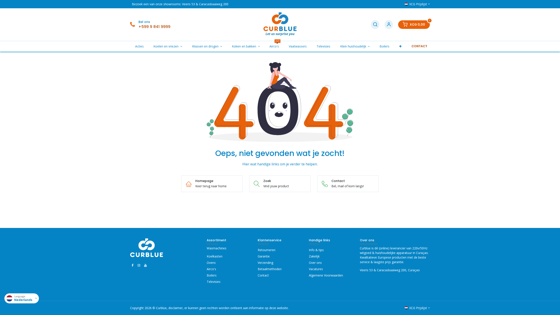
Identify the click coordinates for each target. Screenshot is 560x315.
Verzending (265, 263)
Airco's (211, 269)
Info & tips (316, 250)
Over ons (315, 263)
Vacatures (316, 269)
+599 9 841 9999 (154, 26)
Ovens (211, 263)
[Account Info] (389, 24)
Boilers (212, 275)
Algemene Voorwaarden (326, 275)
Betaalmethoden (270, 269)
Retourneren (266, 250)
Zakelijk (314, 256)
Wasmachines (216, 248)
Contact (263, 275)
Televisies (213, 282)
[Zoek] (375, 24)
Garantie (264, 256)
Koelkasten (214, 256)
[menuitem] (139, 46)
